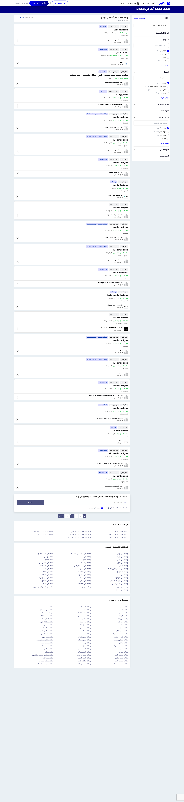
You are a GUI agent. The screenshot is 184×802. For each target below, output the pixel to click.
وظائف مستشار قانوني (46, 622)
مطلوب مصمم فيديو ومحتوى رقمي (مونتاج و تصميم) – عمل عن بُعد (99, 75)
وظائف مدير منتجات (84, 637)
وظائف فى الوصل (47, 569)
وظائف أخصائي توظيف (121, 640)
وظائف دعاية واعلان (84, 616)
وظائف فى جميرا (85, 569)
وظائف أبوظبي (48, 557)
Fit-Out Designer (120, 430)
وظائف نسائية (49, 652)
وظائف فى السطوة (84, 575)
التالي (61, 516)
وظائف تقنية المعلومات (45, 634)
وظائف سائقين (123, 643)
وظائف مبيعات (86, 634)
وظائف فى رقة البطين (84, 584)
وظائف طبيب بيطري (121, 658)
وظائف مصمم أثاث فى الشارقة (43, 531)
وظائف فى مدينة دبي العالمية (81, 554)
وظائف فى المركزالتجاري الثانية (118, 569)
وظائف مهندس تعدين (121, 661)
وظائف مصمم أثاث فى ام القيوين (80, 534)
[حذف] (136, 25)
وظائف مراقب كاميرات (46, 661)
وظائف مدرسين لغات (121, 655)
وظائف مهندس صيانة (46, 649)
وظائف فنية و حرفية (47, 619)
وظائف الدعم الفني (84, 658)
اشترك (30, 502)
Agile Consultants (116, 195)
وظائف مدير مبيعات (84, 640)
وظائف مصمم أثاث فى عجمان (118, 534)
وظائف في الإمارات (122, 554)
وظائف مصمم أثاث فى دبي (119, 531)
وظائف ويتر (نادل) (122, 622)
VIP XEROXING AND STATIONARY (110, 105)
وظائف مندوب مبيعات (121, 613)
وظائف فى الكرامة (47, 572)
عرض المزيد (165, 65)
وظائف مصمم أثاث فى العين (119, 537)
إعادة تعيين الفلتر (139, 18)
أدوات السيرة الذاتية (130, 3)
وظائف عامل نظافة (85, 625)
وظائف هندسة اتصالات (83, 613)
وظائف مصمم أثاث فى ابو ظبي (81, 531)
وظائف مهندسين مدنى (120, 664)
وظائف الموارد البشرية (121, 637)
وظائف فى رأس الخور (46, 566)
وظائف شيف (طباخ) (84, 649)
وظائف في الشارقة (122, 560)
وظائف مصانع (123, 652)
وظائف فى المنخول (47, 581)
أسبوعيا (91, 508)
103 (67, 516)
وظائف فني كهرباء (122, 619)
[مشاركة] (17, 41)
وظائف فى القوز (122, 563)
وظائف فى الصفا (122, 575)
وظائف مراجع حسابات (121, 625)
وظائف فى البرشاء (122, 557)
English (25, 3)
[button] (149, 3)
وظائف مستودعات (47, 628)
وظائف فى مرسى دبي (46, 563)
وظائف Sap (87, 631)
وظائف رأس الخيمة (85, 563)
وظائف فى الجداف (85, 578)
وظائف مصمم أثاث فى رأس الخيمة (79, 537)
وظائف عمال (124, 628)
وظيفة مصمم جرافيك (46, 613)
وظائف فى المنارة (47, 575)
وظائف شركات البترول (121, 616)
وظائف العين (87, 560)
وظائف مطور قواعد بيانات (120, 634)
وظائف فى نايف (86, 587)
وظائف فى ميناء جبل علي (82, 566)
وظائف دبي (87, 557)
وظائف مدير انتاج (48, 658)
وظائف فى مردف (47, 584)
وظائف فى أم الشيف (84, 572)
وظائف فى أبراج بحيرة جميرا (119, 581)
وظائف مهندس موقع (84, 655)
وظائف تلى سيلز (85, 622)
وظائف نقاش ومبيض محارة (44, 640)
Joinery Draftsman (119, 272)
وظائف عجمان (49, 560)
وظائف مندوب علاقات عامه (44, 664)
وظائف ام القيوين (122, 572)
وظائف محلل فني (47, 637)
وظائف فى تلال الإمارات (46, 578)
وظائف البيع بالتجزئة (84, 652)
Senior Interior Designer (117, 295)
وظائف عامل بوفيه (85, 646)
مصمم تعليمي (121, 52)
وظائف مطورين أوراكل (46, 610)
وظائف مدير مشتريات (121, 631)
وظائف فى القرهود (121, 578)
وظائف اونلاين (86, 643)
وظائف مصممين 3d (47, 616)
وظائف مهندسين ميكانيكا (82, 628)
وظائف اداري (87, 610)
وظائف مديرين (123, 607)
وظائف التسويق (123, 610)
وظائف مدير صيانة (47, 646)
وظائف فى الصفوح (122, 590)
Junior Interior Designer (117, 453)
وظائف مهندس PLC (84, 664)
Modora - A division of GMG (112, 328)
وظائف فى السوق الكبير (120, 584)
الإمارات (17, 3)
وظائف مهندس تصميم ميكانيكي (42, 655)
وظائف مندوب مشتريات (120, 646)
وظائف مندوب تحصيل (46, 643)
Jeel (121, 62)
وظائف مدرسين (48, 625)
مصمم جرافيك (122, 94)
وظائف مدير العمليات (121, 649)
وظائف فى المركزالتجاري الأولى (43, 587)
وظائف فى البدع (85, 581)
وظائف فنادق (86, 619)
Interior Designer (120, 117)
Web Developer (121, 29)
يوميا (98, 508)
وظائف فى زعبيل (122, 587)
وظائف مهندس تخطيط (46, 631)
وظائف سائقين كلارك (84, 661)
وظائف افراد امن (48, 607)
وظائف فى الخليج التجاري (45, 554)
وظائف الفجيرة (123, 566)
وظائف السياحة (86, 607)
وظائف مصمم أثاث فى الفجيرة (43, 534)
